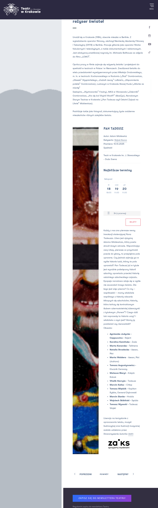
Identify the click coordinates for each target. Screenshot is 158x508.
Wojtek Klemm (125, 140)
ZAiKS (109, 458)
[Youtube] (149, 46)
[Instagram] (149, 37)
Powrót (104, 491)
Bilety (132, 222)
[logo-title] (22, 14)
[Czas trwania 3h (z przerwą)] (111, 213)
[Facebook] (149, 27)
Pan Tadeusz (118, 129)
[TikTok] (149, 55)
